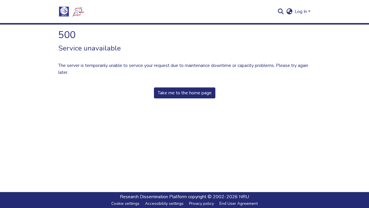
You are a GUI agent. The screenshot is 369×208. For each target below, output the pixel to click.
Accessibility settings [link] (164, 203)
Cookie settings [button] (125, 203)
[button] (71, 11)
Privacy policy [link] (201, 203)
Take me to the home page (185, 93)
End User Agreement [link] (238, 203)
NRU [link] (244, 197)
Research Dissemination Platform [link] (153, 197)
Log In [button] (301, 11)
